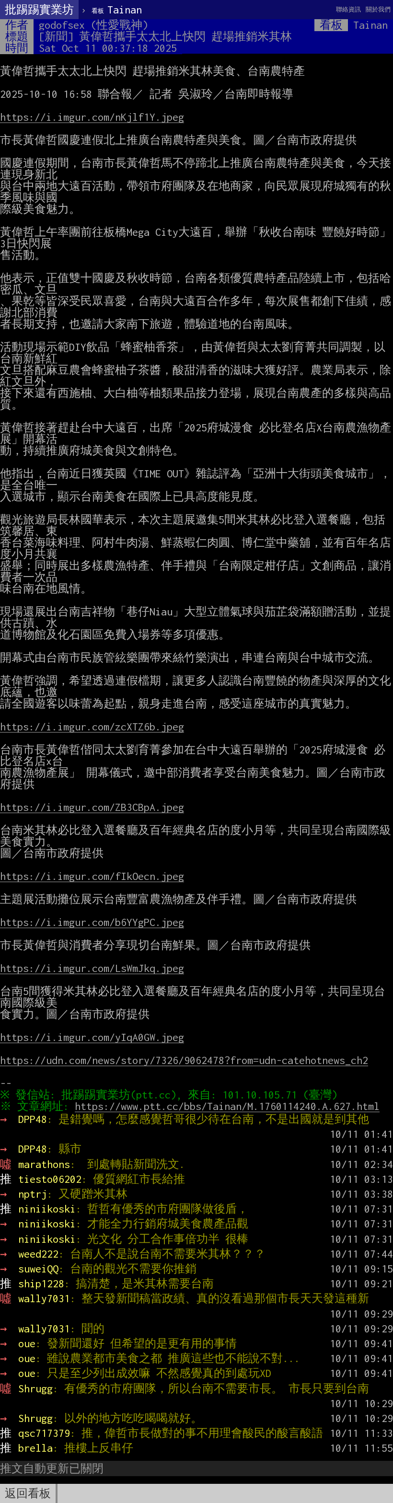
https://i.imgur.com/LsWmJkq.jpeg (92, 968)
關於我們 (378, 9)
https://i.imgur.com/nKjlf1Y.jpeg (92, 117)
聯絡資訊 (348, 9)
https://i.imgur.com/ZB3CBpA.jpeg (92, 807)
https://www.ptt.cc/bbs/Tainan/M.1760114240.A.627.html (227, 1106)
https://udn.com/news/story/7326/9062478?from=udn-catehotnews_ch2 (184, 1060)
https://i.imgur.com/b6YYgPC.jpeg (92, 922)
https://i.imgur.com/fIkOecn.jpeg (92, 876)
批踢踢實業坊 (39, 9)
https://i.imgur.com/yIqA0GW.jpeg (92, 1037)
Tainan (117, 9)
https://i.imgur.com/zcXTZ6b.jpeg (92, 726)
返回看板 (28, 1493)
